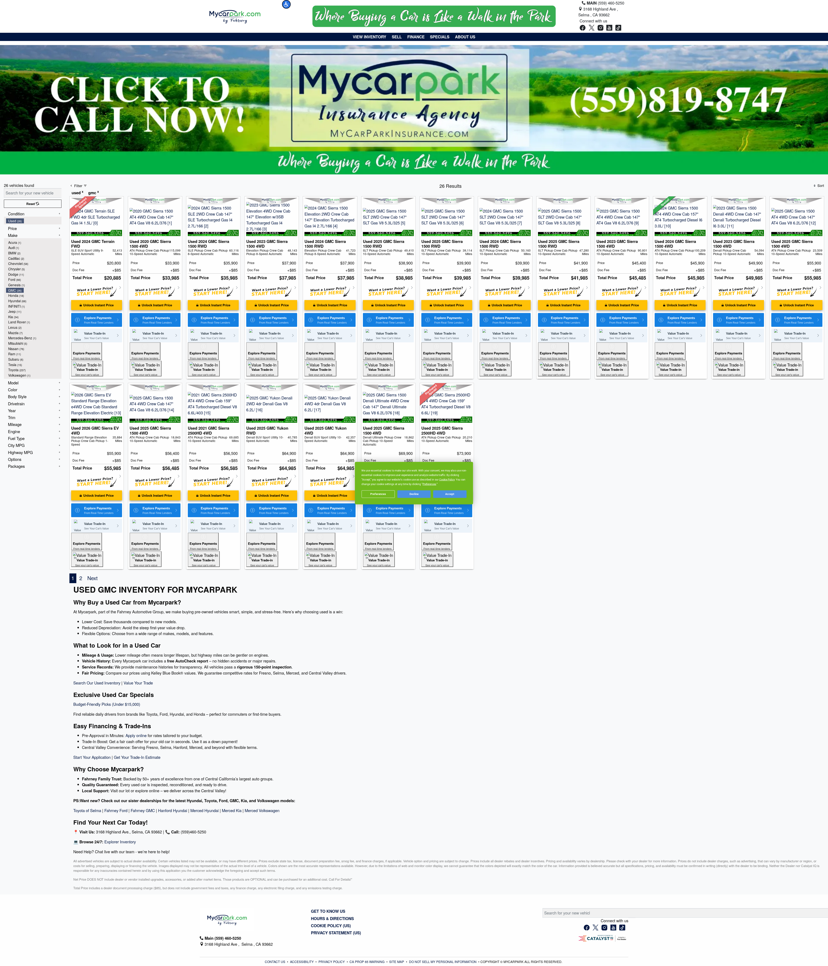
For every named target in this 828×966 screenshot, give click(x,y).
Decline (414, 494)
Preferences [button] (429, 483)
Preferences (378, 494)
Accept (449, 494)
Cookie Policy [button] (447, 479)
